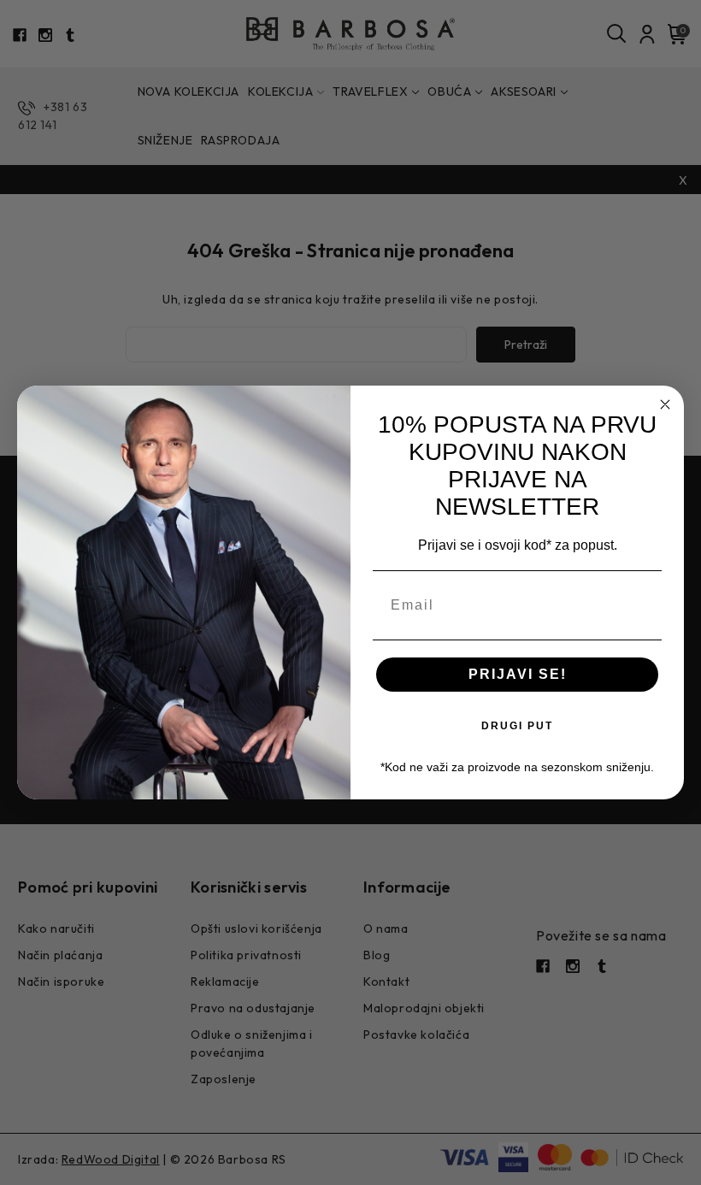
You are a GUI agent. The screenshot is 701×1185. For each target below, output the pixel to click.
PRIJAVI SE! (517, 674)
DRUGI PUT (517, 726)
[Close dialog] (665, 404)
